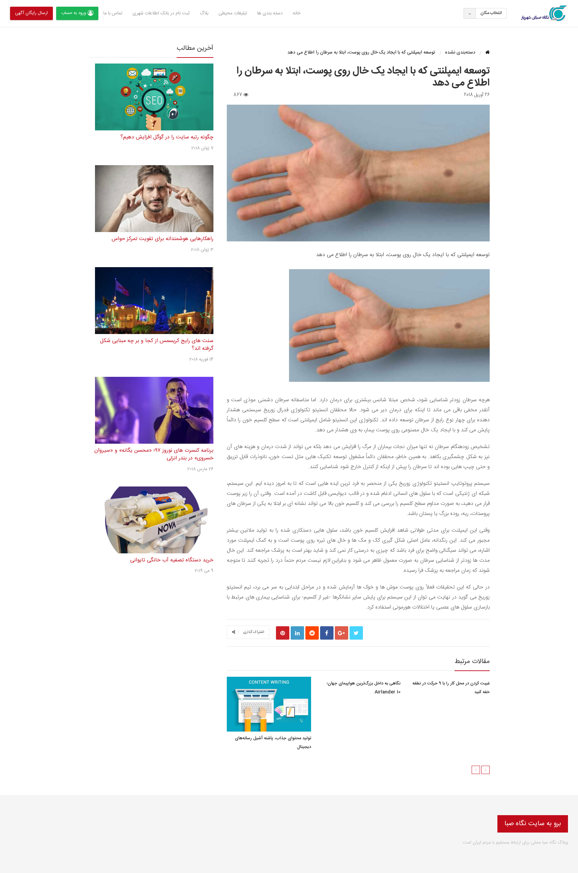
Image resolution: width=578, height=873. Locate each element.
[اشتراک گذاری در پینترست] (282, 633)
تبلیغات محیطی (232, 13)
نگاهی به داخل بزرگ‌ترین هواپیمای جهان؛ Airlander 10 (363, 688)
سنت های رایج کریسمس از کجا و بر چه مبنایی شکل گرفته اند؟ (156, 344)
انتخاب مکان (491, 13)
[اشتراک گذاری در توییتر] (356, 633)
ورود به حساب (73, 13)
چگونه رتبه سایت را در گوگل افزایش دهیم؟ (166, 137)
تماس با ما (112, 13)
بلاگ (204, 13)
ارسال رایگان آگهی (31, 13)
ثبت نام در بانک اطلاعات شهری (161, 13)
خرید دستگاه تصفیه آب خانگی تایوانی (171, 560)
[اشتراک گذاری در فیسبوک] (326, 633)
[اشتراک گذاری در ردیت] (312, 633)
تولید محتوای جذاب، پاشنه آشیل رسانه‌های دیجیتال (273, 743)
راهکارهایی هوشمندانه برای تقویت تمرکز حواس (162, 238)
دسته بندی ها (270, 13)
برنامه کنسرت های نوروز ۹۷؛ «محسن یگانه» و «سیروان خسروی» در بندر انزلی (153, 454)
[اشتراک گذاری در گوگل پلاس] (341, 633)
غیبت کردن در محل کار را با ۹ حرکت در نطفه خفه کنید (451, 688)
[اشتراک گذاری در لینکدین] (297, 633)
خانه (296, 13)
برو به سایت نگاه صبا (532, 823)
